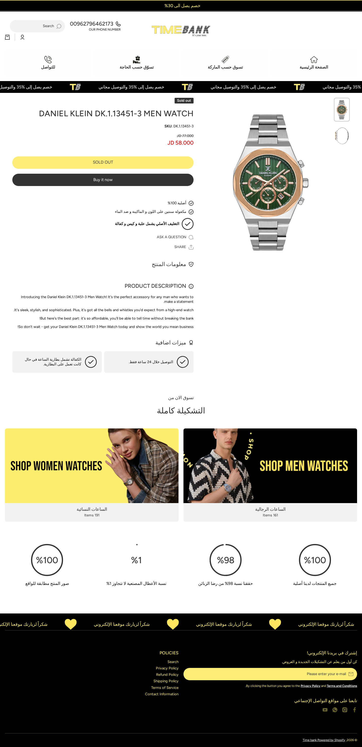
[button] (7, 37)
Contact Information (162, 694)
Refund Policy (167, 674)
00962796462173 (91, 23)
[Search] (59, 26)
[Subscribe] (189, 674)
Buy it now (103, 179)
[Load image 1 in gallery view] (342, 109)
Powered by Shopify (331, 740)
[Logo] (181, 30)
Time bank (310, 740)
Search (173, 662)
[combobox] (37, 26)
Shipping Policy (166, 681)
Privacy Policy (167, 668)
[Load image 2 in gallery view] (342, 136)
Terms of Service (165, 687)
